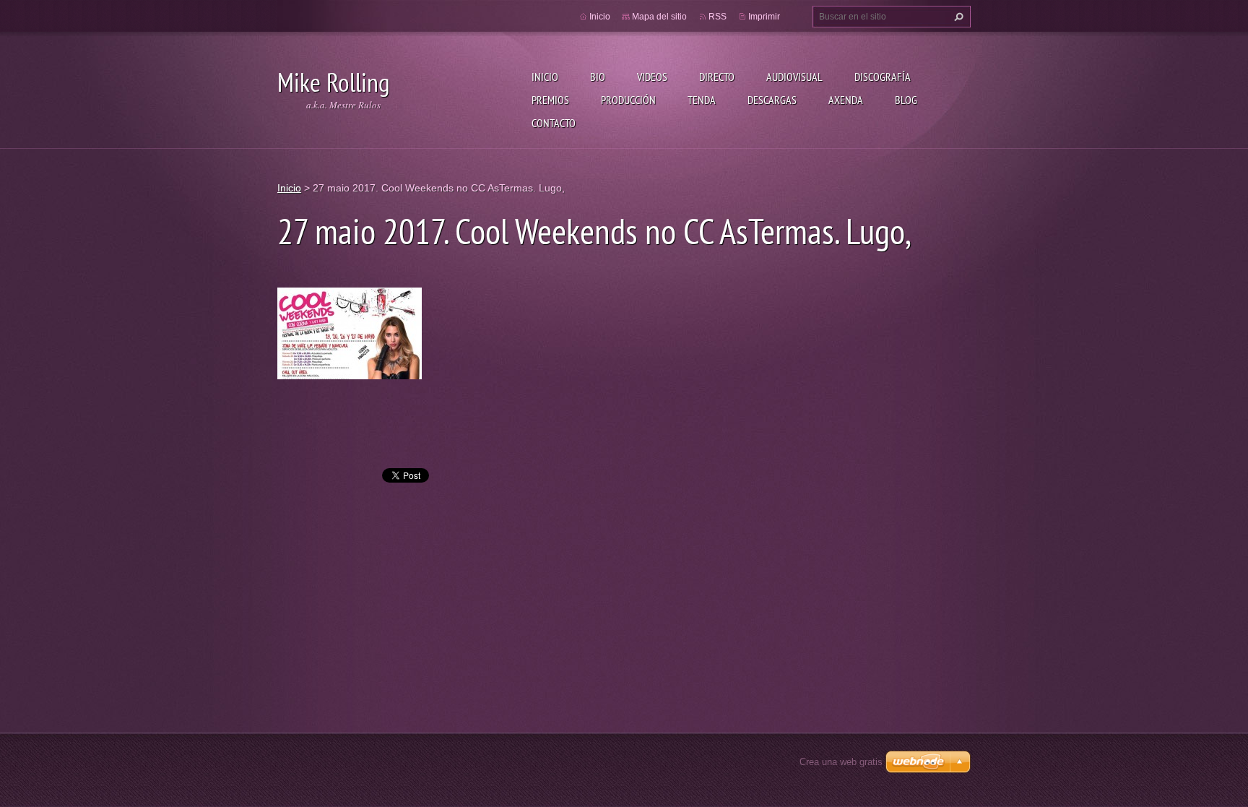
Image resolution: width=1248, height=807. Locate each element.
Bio (597, 76)
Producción (628, 99)
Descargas (772, 99)
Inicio (545, 76)
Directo (716, 76)
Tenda (702, 99)
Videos (652, 76)
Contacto (554, 123)
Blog (906, 99)
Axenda (845, 99)
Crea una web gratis (841, 761)
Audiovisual (794, 76)
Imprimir (764, 17)
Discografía (882, 76)
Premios (550, 99)
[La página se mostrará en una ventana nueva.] (349, 332)
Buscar (957, 16)
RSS (717, 17)
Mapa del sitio (659, 17)
